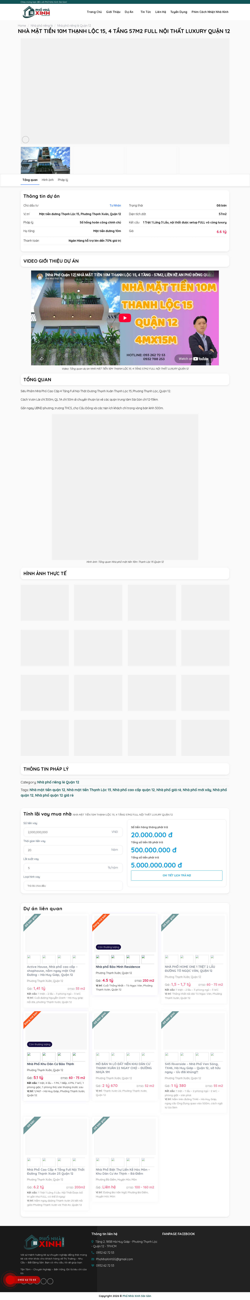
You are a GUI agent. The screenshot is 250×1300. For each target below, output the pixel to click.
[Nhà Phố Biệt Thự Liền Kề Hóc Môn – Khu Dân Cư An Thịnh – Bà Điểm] (125, 1137)
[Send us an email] (220, 2)
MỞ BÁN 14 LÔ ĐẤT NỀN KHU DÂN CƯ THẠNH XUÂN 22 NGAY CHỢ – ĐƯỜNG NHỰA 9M (124, 1068)
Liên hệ (160, 11)
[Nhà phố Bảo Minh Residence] (125, 934)
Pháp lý (63, 180)
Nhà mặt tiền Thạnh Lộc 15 (89, 790)
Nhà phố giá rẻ (168, 790)
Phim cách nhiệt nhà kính (210, 11)
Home (22, 25)
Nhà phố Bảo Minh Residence (118, 967)
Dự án (129, 12)
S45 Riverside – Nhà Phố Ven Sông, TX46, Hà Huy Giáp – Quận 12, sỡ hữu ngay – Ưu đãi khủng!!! (193, 1068)
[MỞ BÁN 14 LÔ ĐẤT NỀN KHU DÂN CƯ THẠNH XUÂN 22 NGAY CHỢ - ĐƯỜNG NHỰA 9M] (125, 1031)
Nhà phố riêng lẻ (42, 25)
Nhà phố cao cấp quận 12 (134, 790)
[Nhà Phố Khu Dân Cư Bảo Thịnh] (56, 1031)
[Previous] (29, 91)
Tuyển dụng (178, 11)
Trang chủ (94, 11)
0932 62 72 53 (105, 1252)
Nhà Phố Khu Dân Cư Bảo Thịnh (50, 1064)
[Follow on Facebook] (213, 2)
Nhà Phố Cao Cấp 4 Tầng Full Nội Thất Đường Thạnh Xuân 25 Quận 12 (56, 1171)
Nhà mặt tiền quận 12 (47, 790)
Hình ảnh (48, 180)
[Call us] (224, 2)
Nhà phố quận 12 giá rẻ (54, 795)
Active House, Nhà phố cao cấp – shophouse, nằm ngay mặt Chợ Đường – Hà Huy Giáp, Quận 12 (52, 971)
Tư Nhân (115, 205)
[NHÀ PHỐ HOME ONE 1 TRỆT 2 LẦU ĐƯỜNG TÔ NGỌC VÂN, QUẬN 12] (194, 934)
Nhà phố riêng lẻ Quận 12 (74, 25)
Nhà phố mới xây (197, 790)
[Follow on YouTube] (227, 2)
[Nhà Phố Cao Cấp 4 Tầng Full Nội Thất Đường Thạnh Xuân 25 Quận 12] (56, 1137)
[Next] (220, 91)
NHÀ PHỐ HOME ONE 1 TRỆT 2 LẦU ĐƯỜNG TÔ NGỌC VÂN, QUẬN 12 (190, 969)
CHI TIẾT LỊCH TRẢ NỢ (177, 875)
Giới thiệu (113, 11)
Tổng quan (30, 180)
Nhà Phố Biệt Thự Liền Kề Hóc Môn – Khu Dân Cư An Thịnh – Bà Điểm (123, 1171)
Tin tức (146, 11)
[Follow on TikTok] (217, 2)
